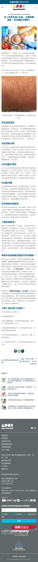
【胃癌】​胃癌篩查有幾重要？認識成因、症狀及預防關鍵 (21, 394)
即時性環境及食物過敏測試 (15, 14)
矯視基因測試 (6, 441)
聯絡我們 (4, 469)
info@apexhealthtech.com (10, 474)
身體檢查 (4, 438)
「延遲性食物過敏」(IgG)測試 (18, 291)
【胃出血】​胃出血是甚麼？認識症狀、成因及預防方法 (21, 388)
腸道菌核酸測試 (6, 444)
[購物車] (35, 7)
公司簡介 (4, 466)
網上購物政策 (6, 463)
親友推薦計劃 (6, 460)
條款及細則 (11, 514)
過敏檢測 (4, 435)
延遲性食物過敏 (26, 14)
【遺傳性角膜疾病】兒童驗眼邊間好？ (21, 400)
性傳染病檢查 (6, 447)
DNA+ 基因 (5, 450)
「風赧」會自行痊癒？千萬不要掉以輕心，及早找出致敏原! (28, 361)
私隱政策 (25, 514)
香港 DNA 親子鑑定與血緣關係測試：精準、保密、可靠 (17, 456)
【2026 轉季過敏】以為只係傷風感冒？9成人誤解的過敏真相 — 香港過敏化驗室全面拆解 (21, 380)
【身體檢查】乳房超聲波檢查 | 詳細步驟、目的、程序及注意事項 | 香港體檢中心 (21, 407)
